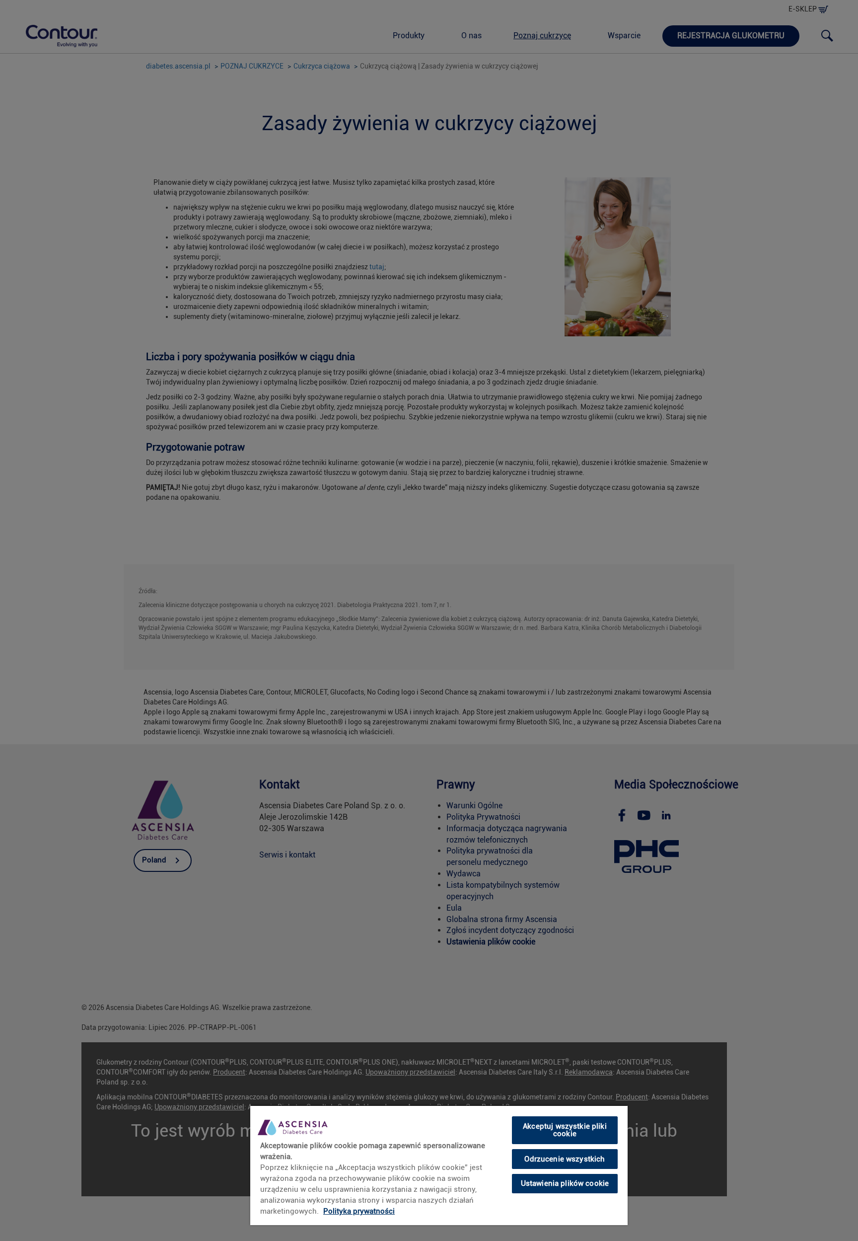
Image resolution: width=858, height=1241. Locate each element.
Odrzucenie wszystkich (564, 1158)
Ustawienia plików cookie (565, 1183)
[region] (439, 1165)
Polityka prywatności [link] (359, 1211)
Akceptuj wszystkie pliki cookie (565, 1130)
